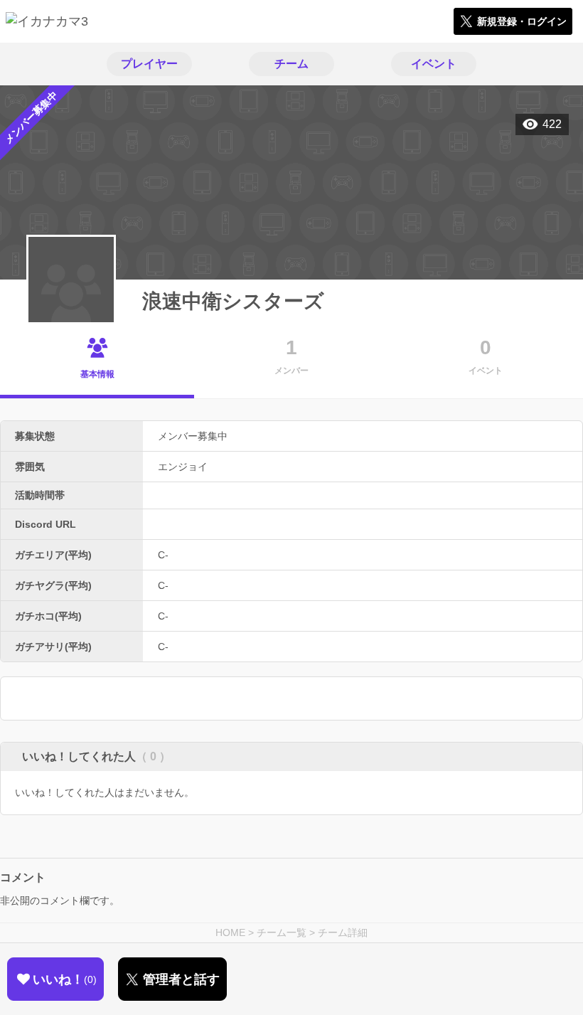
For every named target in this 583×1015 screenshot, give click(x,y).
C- (163, 554)
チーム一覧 (281, 932)
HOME (230, 932)
